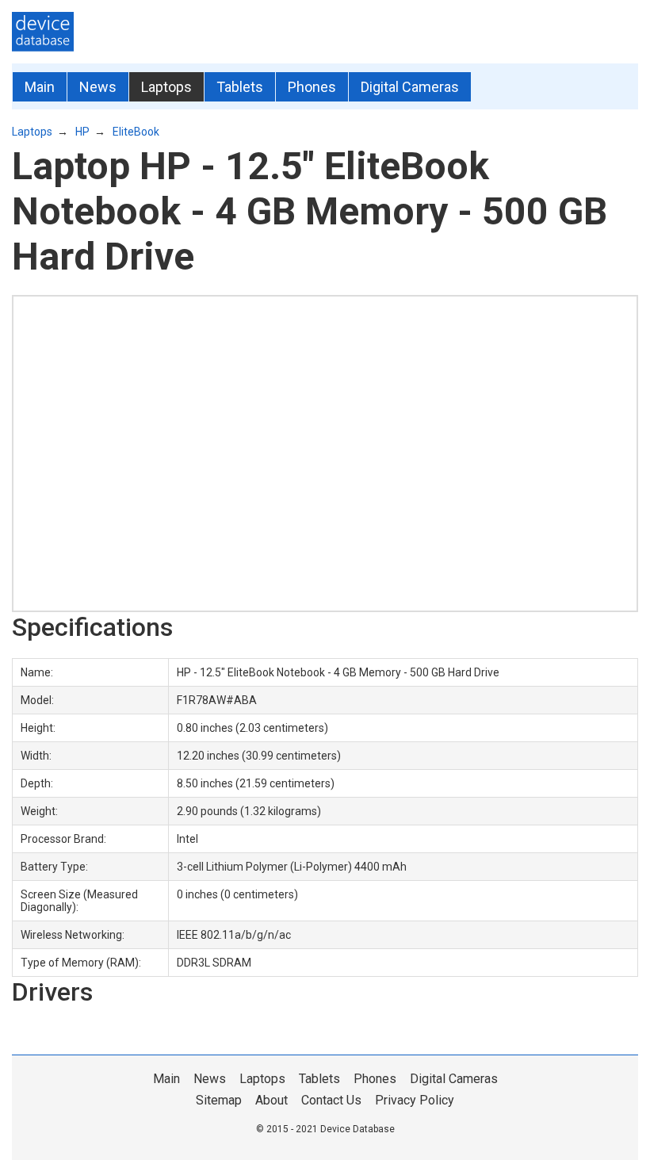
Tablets (239, 86)
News (98, 86)
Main (40, 86)
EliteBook (136, 131)
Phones (312, 86)
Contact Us (331, 1100)
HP (82, 131)
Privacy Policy (414, 1100)
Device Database (357, 1129)
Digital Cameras (410, 86)
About (271, 1100)
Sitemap (219, 1100)
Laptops (166, 86)
